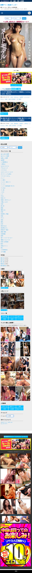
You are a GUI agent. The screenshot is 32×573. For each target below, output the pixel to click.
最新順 (13, 89)
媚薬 (2, 208)
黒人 (2, 247)
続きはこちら (4, 113)
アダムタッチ (4, 168)
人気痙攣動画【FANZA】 (15, 515)
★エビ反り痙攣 (5, 154)
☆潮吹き (26, 123)
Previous (2, 45)
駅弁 (2, 243)
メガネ (2, 192)
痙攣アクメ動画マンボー (8, 5)
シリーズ (12, 316)
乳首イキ (3, 198)
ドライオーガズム (5, 176)
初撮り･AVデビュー (6, 200)
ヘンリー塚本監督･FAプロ (7, 186)
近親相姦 (3, 234)
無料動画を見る (4, 138)
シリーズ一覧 (4, 310)
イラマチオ (26, 97)
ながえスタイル (5, 166)
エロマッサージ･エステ (7, 172)
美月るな (16, 97)
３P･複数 (19, 99)
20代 (12, 97)
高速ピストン (4, 245)
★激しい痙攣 (4, 158)
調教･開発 (3, 231)
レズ (2, 194)
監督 (12, 319)
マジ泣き (3, 188)
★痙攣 (21, 97)
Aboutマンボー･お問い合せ (6, 422)
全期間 (22, 1)
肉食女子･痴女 (4, 229)
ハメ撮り (3, 180)
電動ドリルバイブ (5, 239)
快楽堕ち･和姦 (4, 214)
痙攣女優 (4, 316)
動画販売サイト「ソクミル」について (16, 436)
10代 (3, 258)
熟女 (3, 263)
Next (30, 45)
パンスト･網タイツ (6, 182)
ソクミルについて (16, 85)
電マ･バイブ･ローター (7, 237)
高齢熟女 (4, 265)
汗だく (2, 99)
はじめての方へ (4, 423)
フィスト (3, 184)
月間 (18, 1)
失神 (2, 204)
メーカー (19, 319)
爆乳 (2, 222)
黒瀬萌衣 (16, 123)
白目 (2, 223)
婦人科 (2, 206)
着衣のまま (4, 226)
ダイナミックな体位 (6, 174)
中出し (2, 196)
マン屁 (2, 190)
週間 (14, 1)
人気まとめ (4, 406)
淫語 (2, 220)
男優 (4, 319)
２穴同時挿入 (4, 249)
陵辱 (6, 99)
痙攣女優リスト (4, 287)
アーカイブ (3, 416)
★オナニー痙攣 (5, 156)
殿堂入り (12, 406)
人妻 (12, 123)
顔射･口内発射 (12, 99)
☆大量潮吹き (4, 162)
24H (11, 1)
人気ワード (20, 316)
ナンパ (2, 178)
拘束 (2, 216)
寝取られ (3, 210)
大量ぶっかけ (4, 202)
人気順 (18, 89)
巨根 (2, 212)
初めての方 (20, 409)
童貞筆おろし (4, 228)
